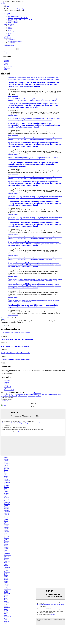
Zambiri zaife (7, 38)
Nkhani (6, 44)
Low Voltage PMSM (13, 16)
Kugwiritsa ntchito (9, 24)
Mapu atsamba (37, 393)
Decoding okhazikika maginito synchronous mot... (15, 353)
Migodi (10, 30)
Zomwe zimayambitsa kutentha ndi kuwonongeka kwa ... (17, 339)
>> (8, 318)
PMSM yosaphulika (13, 21)
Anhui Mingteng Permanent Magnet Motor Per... (15, 346)
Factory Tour (11, 39)
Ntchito (6, 36)
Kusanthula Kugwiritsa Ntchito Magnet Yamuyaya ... (16, 359)
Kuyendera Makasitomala (14, 41)
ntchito (6, 53)
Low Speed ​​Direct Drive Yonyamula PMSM (20, 19)
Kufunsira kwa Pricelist (7, 373)
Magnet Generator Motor (7, 394)
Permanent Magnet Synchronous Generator (43, 394)
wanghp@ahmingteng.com (21, 9)
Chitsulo (10, 25)
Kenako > (4, 318)
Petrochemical (11, 32)
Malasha (10, 27)
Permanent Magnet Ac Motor (23, 394)
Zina (9, 35)
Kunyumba (7, 13)
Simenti (10, 28)
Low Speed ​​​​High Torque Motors (18, 396)
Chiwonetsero (11, 42)
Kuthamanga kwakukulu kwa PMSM (18, 18)
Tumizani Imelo (5, 400)
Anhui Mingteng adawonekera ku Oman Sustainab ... (16, 332)
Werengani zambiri (13, 96)
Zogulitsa (6, 15)
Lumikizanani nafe (9, 45)
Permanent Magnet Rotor (34, 396)
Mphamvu (10, 33)
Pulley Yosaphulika (13, 22)
